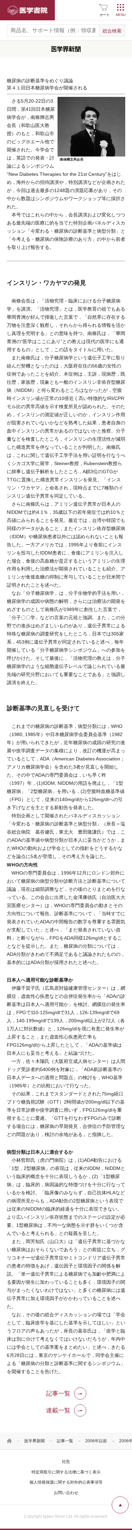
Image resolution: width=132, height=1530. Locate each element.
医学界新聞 (34, 1441)
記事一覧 (65, 1441)
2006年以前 (96, 1441)
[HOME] (9, 1440)
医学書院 (27, 10)
